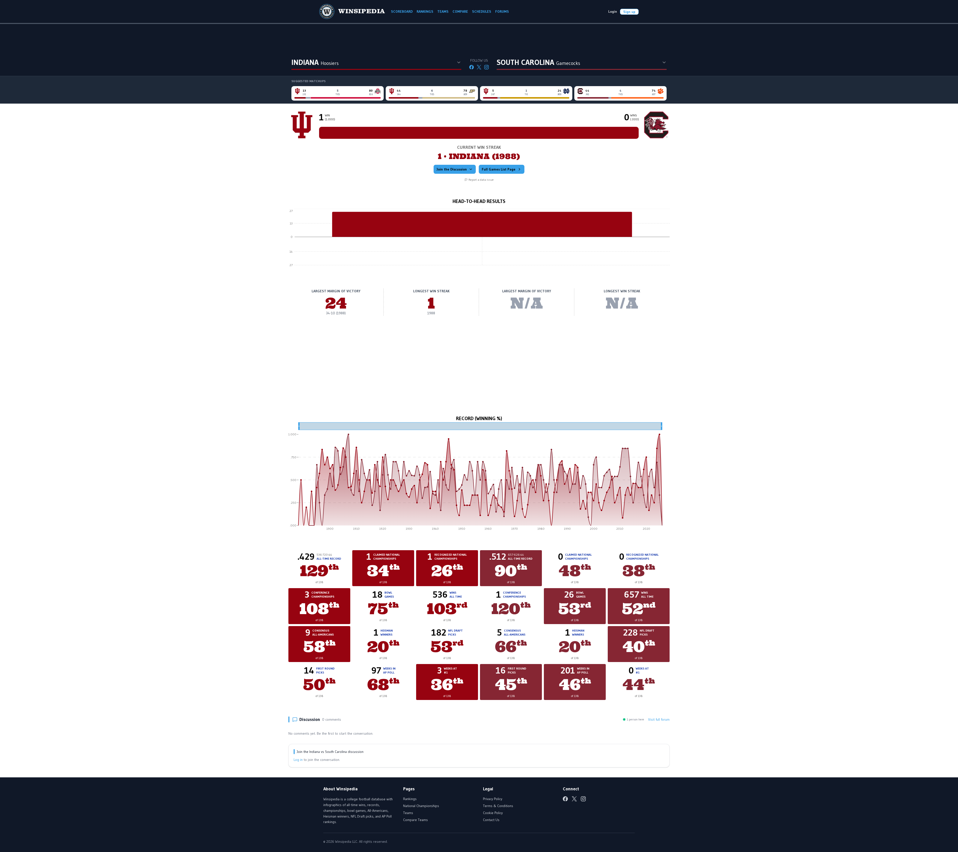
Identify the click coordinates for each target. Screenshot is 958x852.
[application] (479, 241)
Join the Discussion (452, 169)
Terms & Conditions (498, 806)
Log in (298, 759)
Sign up (629, 11)
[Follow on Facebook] (471, 67)
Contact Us (491, 820)
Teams (408, 813)
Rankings (410, 799)
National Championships (421, 806)
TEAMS (443, 11)
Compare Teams (415, 820)
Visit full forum (659, 719)
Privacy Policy (492, 799)
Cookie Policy (493, 813)
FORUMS (502, 11)
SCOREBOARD (402, 11)
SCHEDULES (481, 11)
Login (612, 11)
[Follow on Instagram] (486, 67)
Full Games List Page (498, 169)
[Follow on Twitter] (479, 67)
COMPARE (460, 11)
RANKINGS (425, 11)
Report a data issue (481, 179)
